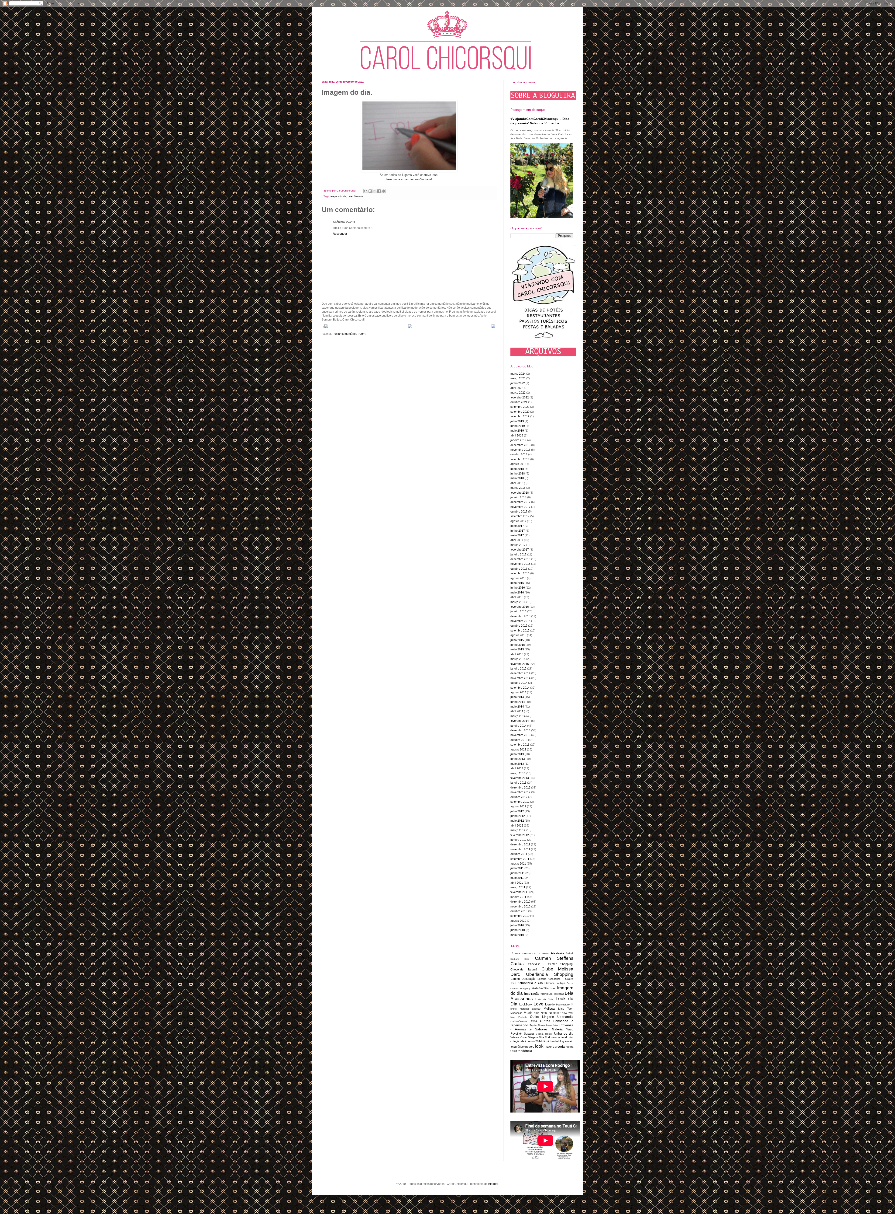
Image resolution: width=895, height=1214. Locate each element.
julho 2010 (517, 925)
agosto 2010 (518, 920)
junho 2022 (517, 383)
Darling (515, 978)
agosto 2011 (518, 863)
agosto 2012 (518, 806)
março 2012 (518, 830)
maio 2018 (517, 478)
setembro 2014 (520, 687)
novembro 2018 (520, 449)
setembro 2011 (519, 859)
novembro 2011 (520, 849)
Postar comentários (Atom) (349, 333)
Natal (544, 1013)
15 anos (515, 953)
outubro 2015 (518, 625)
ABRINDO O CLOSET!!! (535, 953)
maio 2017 (517, 535)
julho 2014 (517, 697)
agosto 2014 (518, 692)
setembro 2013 (520, 744)
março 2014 (518, 716)
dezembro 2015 (520, 616)
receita (569, 1046)
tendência (525, 1051)
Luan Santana (355, 196)
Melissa (549, 1008)
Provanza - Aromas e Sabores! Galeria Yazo (541, 1027)
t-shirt (513, 1051)
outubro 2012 (518, 797)
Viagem (533, 1037)
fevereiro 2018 (519, 492)
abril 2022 (516, 388)
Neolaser (555, 1013)
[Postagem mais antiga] (493, 327)
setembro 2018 (520, 459)
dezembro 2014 (520, 673)
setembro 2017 (520, 516)
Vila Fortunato (548, 1037)
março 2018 (518, 487)
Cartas (517, 963)
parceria (559, 1046)
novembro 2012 (520, 792)
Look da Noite (544, 999)
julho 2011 (517, 868)
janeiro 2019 (518, 440)
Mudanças (516, 1013)
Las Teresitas (556, 993)
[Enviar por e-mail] (365, 191)
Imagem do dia (338, 196)
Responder (340, 233)
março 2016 (518, 602)
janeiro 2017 (518, 554)
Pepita (533, 1025)
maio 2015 (517, 649)
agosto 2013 (518, 749)
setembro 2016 (520, 573)
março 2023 (518, 378)
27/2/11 (350, 222)
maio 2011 (517, 877)
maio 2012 (517, 820)
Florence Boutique (555, 983)
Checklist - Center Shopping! (550, 964)
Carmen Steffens (554, 958)
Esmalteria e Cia (530, 983)
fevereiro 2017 (519, 549)
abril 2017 (516, 540)
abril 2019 (516, 435)
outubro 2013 (518, 740)
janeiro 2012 (518, 839)
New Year (567, 1013)
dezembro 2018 (520, 445)
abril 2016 (516, 597)
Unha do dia (563, 1033)
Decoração (529, 978)
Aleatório (557, 953)
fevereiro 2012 (519, 835)
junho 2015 (517, 644)
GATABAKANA (540, 988)
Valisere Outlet (518, 1037)
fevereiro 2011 (519, 892)
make (548, 1046)
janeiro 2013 (518, 782)
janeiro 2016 (518, 611)
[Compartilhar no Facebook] (379, 191)
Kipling (544, 993)
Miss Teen (565, 1008)
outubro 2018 (518, 454)
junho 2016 (517, 587)
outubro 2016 (518, 568)
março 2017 (518, 545)
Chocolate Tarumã (523, 969)
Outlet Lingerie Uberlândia (551, 1017)
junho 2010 (517, 930)
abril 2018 (516, 483)
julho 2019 (517, 421)
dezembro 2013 (520, 730)
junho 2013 (517, 758)
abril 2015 (516, 654)
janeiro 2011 (518, 897)
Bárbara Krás (519, 959)
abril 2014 (516, 711)
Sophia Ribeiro (544, 1034)
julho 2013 (517, 754)
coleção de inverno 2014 (526, 1041)
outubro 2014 (518, 682)
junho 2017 (517, 530)
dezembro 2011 (520, 844)
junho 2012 (517, 816)
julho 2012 (517, 811)
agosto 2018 (518, 464)
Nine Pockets (518, 1017)
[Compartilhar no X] (374, 191)
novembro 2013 (520, 735)
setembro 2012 (520, 801)
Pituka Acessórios (548, 1025)
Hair (553, 988)
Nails (536, 1013)
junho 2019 (517, 426)
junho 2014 (517, 702)
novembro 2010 (520, 906)
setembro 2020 (520, 411)
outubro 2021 (518, 402)
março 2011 (517, 887)
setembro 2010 (520, 915)
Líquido (550, 1004)
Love (539, 1003)
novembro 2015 (520, 621)
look (539, 1046)
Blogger (493, 1184)
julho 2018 (517, 469)
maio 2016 (517, 592)
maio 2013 (517, 763)
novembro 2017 (520, 507)
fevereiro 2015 (519, 664)
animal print (566, 1037)
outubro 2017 (518, 511)
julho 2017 (517, 525)
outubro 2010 (518, 911)
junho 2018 (517, 473)
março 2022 (518, 392)
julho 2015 (517, 640)
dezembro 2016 (520, 559)
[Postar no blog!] (370, 191)
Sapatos (529, 1033)
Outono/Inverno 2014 (523, 1021)
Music (528, 1013)
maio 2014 (517, 706)
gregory (529, 1046)
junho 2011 (517, 873)
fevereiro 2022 (519, 397)
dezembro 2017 (520, 502)
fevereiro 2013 (519, 778)
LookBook (525, 1004)
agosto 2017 (518, 521)
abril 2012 (516, 825)
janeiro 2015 (518, 668)
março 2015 (518, 659)
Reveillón (516, 1033)
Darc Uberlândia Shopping (541, 974)
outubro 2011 (518, 854)
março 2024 (518, 373)
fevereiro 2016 (519, 606)
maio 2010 (517, 935)
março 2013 (518, 773)
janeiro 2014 (518, 725)
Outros (545, 1021)
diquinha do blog (553, 1041)
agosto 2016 (518, 578)
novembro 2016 (520, 563)
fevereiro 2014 (519, 720)
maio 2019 (517, 430)
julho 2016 (517, 583)
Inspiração (532, 993)
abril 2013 (516, 768)
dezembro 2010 (520, 901)
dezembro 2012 (520, 787)
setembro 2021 (520, 406)
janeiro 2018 (518, 497)
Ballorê (569, 953)
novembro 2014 (520, 678)
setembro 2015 (520, 630)
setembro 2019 (520, 416)
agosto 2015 (518, 635)
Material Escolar (530, 1008)
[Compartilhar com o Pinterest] (383, 191)
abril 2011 (516, 882)
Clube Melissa (557, 968)
